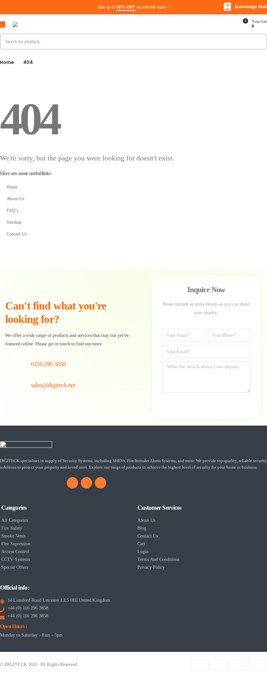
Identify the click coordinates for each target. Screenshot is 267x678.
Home (12, 186)
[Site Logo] (45, 24)
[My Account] (227, 24)
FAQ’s (12, 210)
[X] (86, 483)
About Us (15, 198)
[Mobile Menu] (2, 24)
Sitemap (14, 222)
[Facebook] (72, 483)
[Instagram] (100, 483)
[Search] (259, 41)
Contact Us (17, 233)
